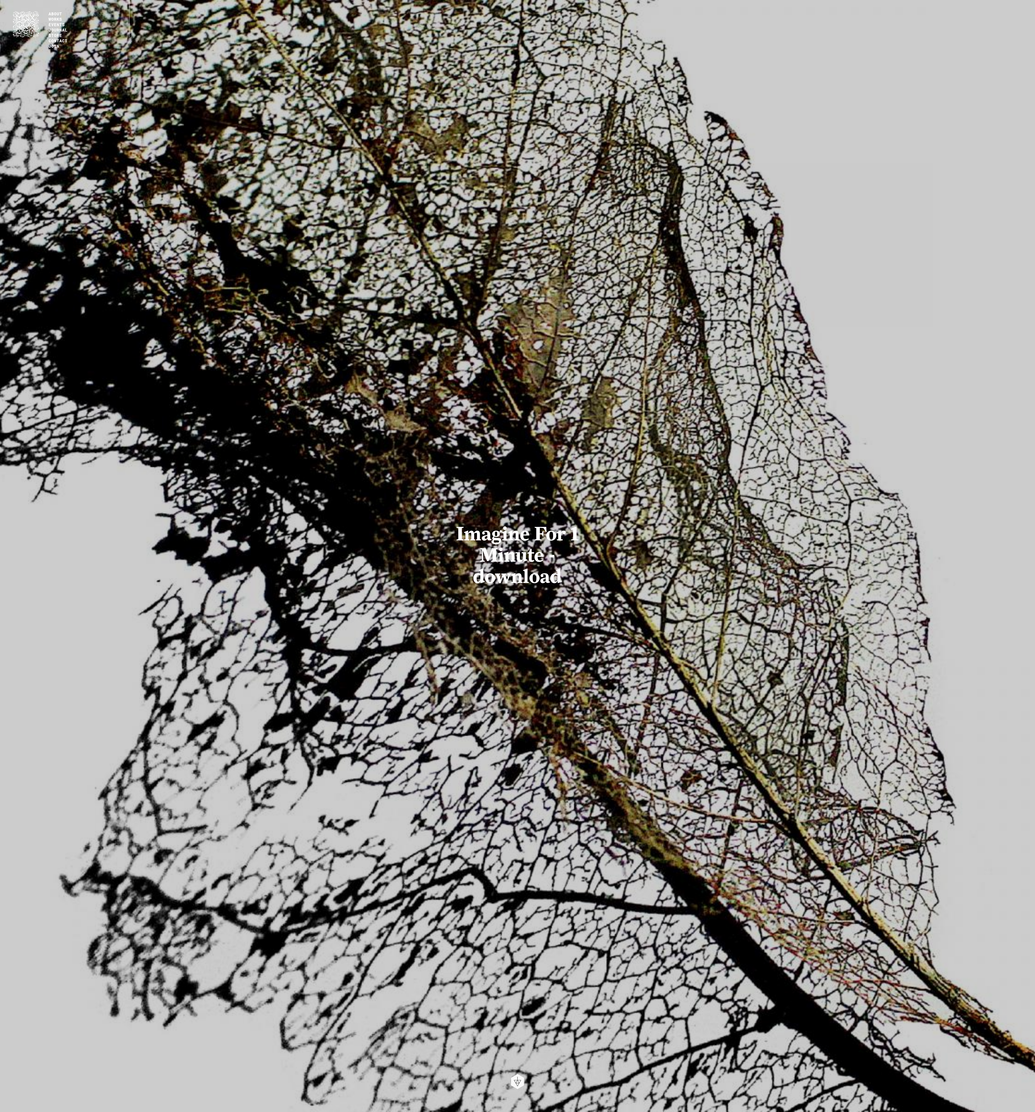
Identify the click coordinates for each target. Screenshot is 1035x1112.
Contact (58, 40)
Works (55, 19)
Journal (58, 29)
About (55, 13)
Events (57, 24)
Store (55, 35)
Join (54, 45)
